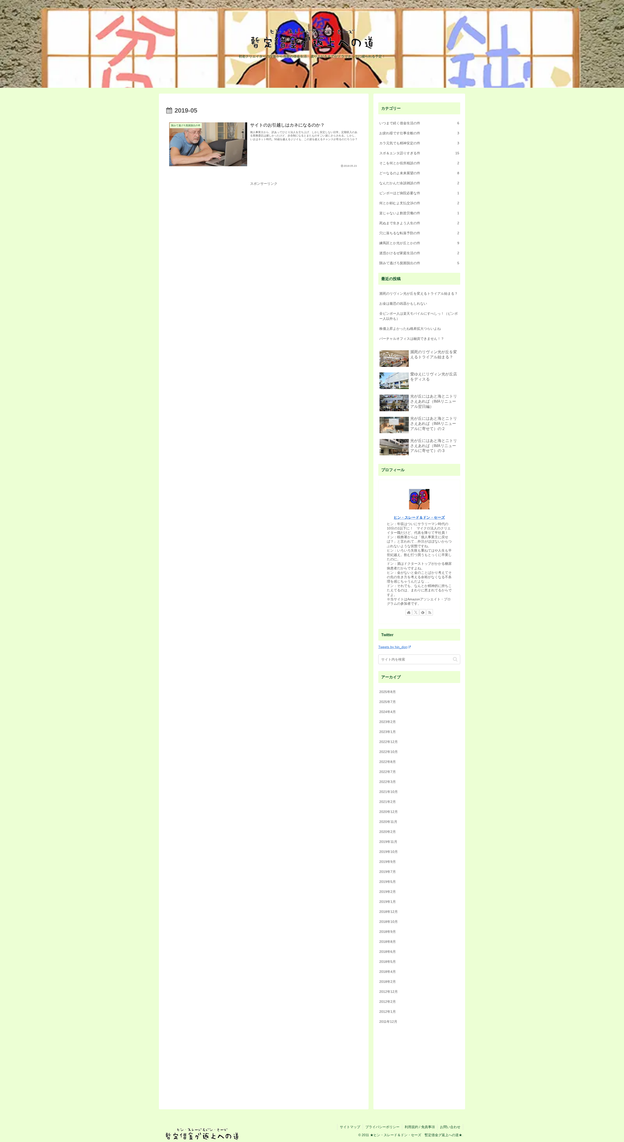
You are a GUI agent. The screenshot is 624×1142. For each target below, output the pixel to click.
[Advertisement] (263, 221)
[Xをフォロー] (416, 612)
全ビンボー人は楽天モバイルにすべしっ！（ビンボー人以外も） (418, 316)
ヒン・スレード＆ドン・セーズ (419, 517)
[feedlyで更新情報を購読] (422, 612)
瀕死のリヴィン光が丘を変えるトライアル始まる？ (418, 293)
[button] (455, 659)
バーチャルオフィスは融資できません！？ (411, 339)
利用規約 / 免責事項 (420, 1127)
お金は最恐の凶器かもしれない (403, 303)
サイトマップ (350, 1127)
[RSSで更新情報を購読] (430, 612)
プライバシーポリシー (382, 1127)
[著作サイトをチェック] (409, 612)
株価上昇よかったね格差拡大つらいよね (410, 329)
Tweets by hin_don (392, 647)
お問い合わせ (450, 1127)
